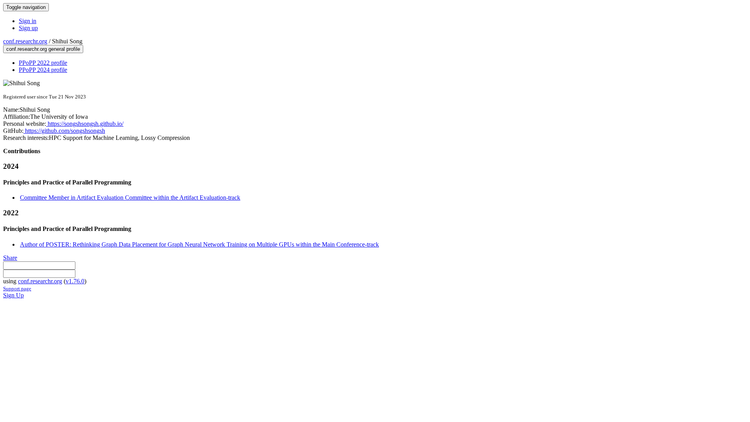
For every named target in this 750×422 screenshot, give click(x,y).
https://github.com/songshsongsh (64, 130)
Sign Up (13, 295)
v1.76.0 (75, 281)
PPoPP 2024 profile (43, 69)
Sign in (27, 21)
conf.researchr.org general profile (43, 49)
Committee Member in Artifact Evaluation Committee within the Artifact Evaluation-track (130, 197)
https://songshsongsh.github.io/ (84, 123)
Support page (17, 288)
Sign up (28, 28)
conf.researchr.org (25, 41)
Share (10, 257)
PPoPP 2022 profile (43, 62)
